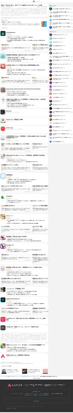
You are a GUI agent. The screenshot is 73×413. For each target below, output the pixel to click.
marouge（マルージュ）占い (31, 393)
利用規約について (41, 385)
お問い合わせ (36, 401)
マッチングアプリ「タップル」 (16, 393)
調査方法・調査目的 (34, 385)
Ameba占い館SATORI (44, 395)
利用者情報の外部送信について (48, 385)
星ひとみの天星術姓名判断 (57, 393)
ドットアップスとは (26, 385)
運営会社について (62, 385)
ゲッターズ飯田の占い (44, 393)
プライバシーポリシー (55, 385)
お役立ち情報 (37, 378)
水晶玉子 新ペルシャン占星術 (31, 395)
